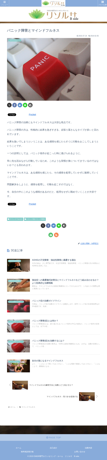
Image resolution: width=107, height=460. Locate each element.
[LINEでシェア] (25, 105)
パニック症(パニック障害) (36, 219)
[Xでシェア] (9, 105)
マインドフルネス (16, 219)
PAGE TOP (54, 437)
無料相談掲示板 (27, 452)
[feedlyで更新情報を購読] (50, 235)
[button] (30, 105)
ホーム (18, 448)
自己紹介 (53, 448)
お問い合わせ (79, 452)
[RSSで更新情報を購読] (56, 235)
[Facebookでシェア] (14, 105)
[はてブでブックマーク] (20, 105)
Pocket (32, 114)
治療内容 (88, 448)
